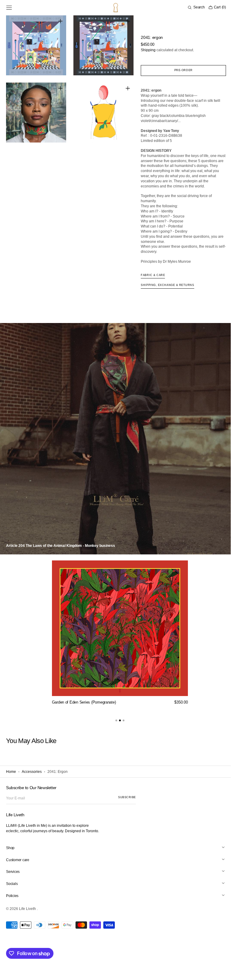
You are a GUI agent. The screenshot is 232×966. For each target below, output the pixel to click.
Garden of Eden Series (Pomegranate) (82, 702)
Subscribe (127, 797)
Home (11, 772)
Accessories (32, 772)
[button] (9, 7)
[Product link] (117, 634)
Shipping (145, 50)
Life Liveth (28, 909)
